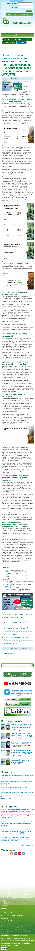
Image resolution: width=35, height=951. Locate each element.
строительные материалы (10, 882)
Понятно (4, 948)
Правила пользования (7, 927)
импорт (4, 614)
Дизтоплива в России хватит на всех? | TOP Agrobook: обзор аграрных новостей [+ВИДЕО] (21, 743)
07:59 (6, 586)
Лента (7, 39)
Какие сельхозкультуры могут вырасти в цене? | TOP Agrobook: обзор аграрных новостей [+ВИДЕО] (22, 735)
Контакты (3, 923)
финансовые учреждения (10, 884)
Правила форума (8, 914)
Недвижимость (7, 902)
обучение (5, 873)
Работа (5, 903)
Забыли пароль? (25, 14)
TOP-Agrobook (28, 614)
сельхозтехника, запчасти (10, 876)
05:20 (6, 581)
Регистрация (12, 14)
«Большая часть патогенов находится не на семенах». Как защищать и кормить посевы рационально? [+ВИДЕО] (15, 839)
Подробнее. (15, 945)
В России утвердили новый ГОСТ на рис (14, 787)
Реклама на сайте (23, 923)
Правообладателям (22, 927)
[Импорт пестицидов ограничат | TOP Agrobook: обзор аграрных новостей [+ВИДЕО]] (12, 81)
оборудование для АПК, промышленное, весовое (17, 871)
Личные (21, 42)
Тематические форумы (9, 910)
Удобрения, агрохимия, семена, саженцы (15, 897)
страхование (6, 881)
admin (16, 78)
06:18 (6, 584)
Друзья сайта (5, 918)
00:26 (6, 571)
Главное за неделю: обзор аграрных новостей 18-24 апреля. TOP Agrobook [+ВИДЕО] (22, 760)
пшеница (20, 614)
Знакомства (6, 905)
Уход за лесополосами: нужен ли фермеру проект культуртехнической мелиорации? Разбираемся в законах (16, 622)
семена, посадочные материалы (12, 877)
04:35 (6, 578)
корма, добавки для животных (11, 869)
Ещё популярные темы (27, 845)
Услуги (4, 900)
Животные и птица (8, 899)
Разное (5, 907)
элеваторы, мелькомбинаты (11, 885)
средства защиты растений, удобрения (14, 879)
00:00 (6, 570)
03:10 (6, 575)
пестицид (9, 614)
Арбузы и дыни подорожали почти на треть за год (17, 792)
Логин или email (11, 3)
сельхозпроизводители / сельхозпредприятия (16, 874)
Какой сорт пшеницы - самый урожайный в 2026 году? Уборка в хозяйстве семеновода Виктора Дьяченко (16, 823)
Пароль (14, 7)
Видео (28, 39)
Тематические (9, 42)
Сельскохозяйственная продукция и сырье (15, 891)
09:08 (6, 589)
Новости (6, 772)
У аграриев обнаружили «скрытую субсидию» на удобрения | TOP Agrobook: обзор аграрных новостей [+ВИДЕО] (18, 628)
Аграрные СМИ (7, 887)
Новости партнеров (6, 920)
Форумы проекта (7, 912)
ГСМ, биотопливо (8, 868)
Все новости (30, 803)
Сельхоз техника (7, 892)
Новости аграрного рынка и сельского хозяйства (14, 58)
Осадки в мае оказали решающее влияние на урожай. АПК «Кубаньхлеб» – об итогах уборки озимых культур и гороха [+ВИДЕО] (16, 831)
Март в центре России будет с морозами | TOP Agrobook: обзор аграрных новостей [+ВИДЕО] (21, 752)
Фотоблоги (17, 39)
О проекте (12, 923)
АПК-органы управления (10, 863)
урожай (15, 614)
